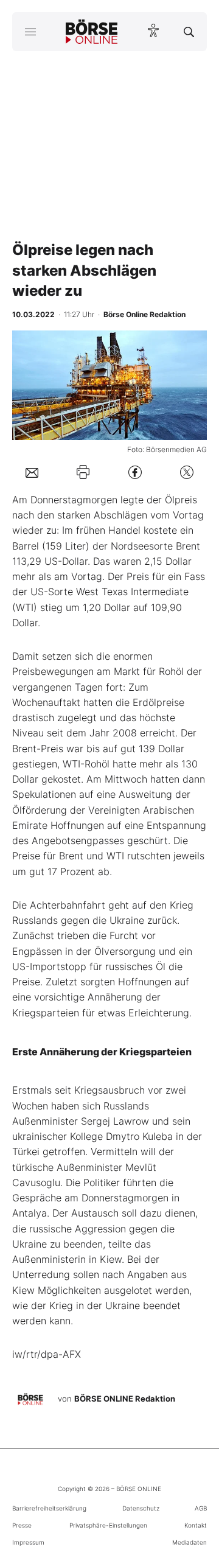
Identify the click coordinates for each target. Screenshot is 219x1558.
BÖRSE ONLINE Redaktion (124, 1398)
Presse (22, 1525)
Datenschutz (140, 1508)
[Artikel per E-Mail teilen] (32, 471)
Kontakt (195, 1525)
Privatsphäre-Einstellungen (108, 1525)
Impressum (28, 1542)
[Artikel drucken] (83, 472)
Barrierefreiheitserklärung (49, 1508)
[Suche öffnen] (189, 31)
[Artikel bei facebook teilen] (135, 472)
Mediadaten (189, 1542)
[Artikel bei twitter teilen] (187, 472)
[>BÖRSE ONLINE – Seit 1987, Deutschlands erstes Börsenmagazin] (92, 31)
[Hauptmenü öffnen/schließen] (30, 31)
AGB (201, 1508)
